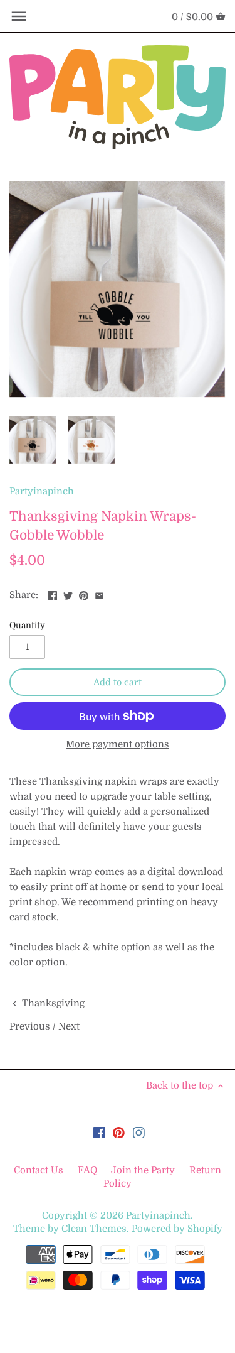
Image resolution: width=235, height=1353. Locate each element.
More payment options (117, 744)
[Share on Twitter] (68, 593)
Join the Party (143, 1170)
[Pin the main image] (83, 593)
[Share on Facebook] (52, 593)
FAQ (87, 1170)
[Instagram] (139, 1132)
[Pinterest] (119, 1132)
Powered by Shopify (177, 1228)
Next (69, 1026)
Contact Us (40, 1170)
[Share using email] (99, 593)
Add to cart (117, 682)
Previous (29, 1026)
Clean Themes (94, 1228)
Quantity (27, 625)
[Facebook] (99, 1132)
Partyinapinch (41, 491)
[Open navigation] (18, 16)
